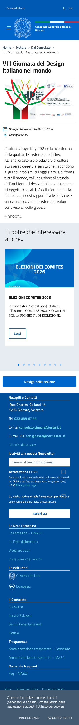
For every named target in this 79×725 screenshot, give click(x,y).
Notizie (21, 47)
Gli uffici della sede (22, 444)
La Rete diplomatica (23, 541)
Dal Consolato (41, 47)
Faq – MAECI (18, 673)
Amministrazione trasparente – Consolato (39, 648)
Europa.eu (23, 586)
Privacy (20, 485)
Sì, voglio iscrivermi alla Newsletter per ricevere (39, 496)
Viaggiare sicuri (19, 550)
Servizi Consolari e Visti (25, 624)
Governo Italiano (15, 8)
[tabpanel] (39, 305)
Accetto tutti (60, 717)
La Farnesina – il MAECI (26, 532)
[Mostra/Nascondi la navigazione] (8, 27)
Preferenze (29, 717)
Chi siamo (16, 606)
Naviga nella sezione (39, 381)
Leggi (20, 333)
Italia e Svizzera (20, 615)
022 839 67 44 (25, 418)
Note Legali (31, 485)
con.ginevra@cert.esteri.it (45, 436)
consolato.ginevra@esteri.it (40, 427)
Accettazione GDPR (23, 471)
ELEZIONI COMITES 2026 (30, 297)
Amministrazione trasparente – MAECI (37, 657)
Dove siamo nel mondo (25, 559)
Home (7, 47)
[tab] (18, 365)
